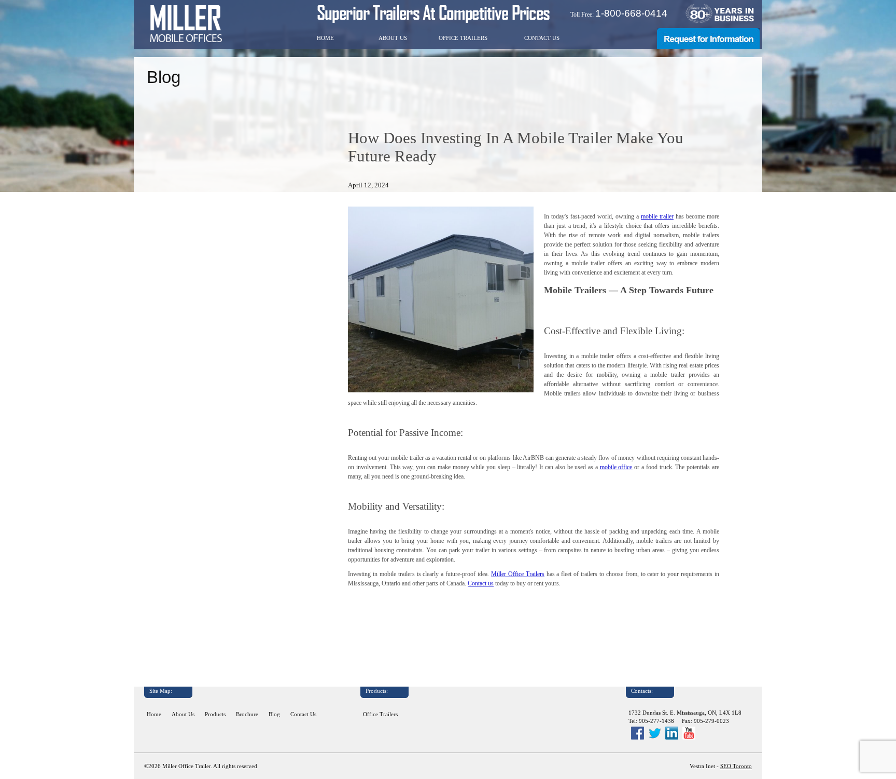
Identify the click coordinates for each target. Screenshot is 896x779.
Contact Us (541, 38)
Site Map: (160, 691)
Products (215, 714)
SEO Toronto (736, 766)
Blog (274, 714)
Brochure (247, 714)
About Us (393, 38)
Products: (377, 691)
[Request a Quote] (708, 46)
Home (325, 38)
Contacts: (642, 691)
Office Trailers (463, 38)
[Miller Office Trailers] (185, 23)
